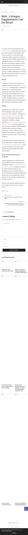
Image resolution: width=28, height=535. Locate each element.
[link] (26, 509)
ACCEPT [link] (14, 533)
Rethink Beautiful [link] (7, 26)
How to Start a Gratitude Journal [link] (6, 504)
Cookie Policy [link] (8, 531)
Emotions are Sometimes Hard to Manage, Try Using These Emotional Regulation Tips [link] (20, 387)
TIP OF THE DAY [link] (4, 12)
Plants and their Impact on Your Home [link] (7, 270)
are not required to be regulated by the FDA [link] (12, 144)
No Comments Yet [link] (9, 212)
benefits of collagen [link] (6, 51)
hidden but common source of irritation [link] (11, 116)
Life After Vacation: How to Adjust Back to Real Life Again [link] (7, 386)
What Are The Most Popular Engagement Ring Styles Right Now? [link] (21, 271)
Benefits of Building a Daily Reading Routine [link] (20, 504)
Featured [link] (6, 190)
